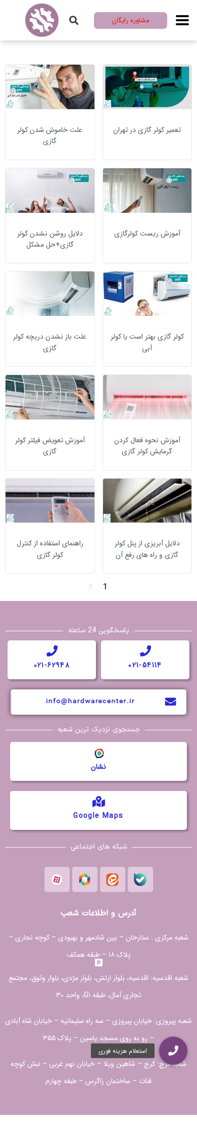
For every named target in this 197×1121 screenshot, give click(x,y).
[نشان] (98, 752)
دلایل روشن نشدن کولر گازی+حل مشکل (50, 239)
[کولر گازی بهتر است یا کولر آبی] (147, 293)
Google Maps (98, 815)
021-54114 (145, 665)
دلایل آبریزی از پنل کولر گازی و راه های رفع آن (147, 549)
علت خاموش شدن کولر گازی (49, 135)
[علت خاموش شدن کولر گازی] (50, 86)
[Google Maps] (98, 801)
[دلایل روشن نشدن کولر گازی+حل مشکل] (50, 189)
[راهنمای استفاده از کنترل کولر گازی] (50, 500)
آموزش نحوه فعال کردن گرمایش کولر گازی (147, 446)
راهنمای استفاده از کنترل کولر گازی (50, 549)
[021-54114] (145, 651)
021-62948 (52, 665)
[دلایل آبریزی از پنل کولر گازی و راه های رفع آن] (147, 500)
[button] (74, 20)
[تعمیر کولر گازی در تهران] (147, 86)
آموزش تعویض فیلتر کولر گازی (50, 446)
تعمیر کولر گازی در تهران (147, 129)
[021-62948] (52, 651)
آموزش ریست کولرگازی (147, 233)
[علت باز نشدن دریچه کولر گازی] (50, 293)
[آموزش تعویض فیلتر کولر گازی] (50, 396)
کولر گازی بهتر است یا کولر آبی (147, 342)
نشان (98, 766)
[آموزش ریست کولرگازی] (147, 189)
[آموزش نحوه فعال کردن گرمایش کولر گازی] (147, 396)
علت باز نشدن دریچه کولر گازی (49, 342)
